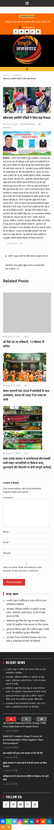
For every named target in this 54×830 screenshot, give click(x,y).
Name (6, 531)
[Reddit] (43, 821)
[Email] (26, 821)
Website (7, 553)
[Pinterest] (38, 31)
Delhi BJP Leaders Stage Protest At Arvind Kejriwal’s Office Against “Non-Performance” (23, 740)
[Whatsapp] (9, 821)
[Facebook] (15, 31)
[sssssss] (27, 154)
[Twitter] (21, 31)
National (7, 127)
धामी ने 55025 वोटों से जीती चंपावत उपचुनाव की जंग (28, 256)
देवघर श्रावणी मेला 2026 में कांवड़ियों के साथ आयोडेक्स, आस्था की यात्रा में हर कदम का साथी (26, 395)
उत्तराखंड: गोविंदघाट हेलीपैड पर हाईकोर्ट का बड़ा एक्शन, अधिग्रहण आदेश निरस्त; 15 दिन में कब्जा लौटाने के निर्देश (26, 613)
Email (6, 542)
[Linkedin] (32, 821)
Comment (8, 497)
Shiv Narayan (29, 124)
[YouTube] (27, 31)
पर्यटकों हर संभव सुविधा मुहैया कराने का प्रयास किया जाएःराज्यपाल (24, 267)
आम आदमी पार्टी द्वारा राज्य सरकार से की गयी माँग (23, 753)
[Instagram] (20, 821)
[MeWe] (49, 821)
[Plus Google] (32, 31)
